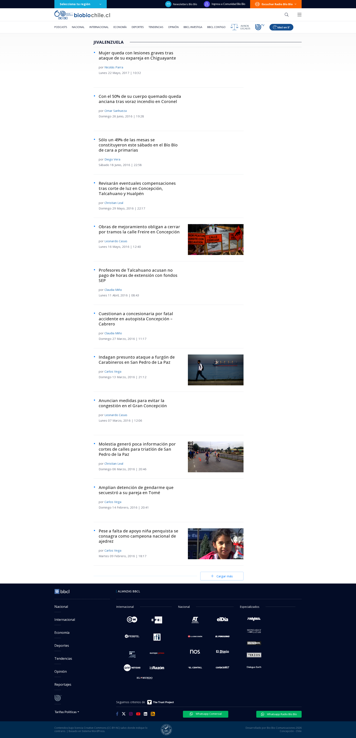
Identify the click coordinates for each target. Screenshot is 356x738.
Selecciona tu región (75, 4)
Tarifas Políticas (66, 712)
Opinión (173, 27)
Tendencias (156, 27)
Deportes (138, 27)
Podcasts (60, 27)
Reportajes (62, 684)
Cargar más (225, 576)
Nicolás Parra (113, 67)
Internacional (99, 27)
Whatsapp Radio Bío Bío (281, 714)
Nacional (78, 27)
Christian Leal (113, 203)
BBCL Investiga (193, 27)
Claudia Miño (113, 290)
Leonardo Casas (115, 241)
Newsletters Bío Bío (185, 4)
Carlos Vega (112, 371)
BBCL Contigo (216, 27)
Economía (120, 27)
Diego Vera (112, 159)
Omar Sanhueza (115, 111)
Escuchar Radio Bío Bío (277, 4)
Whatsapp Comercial (208, 714)
